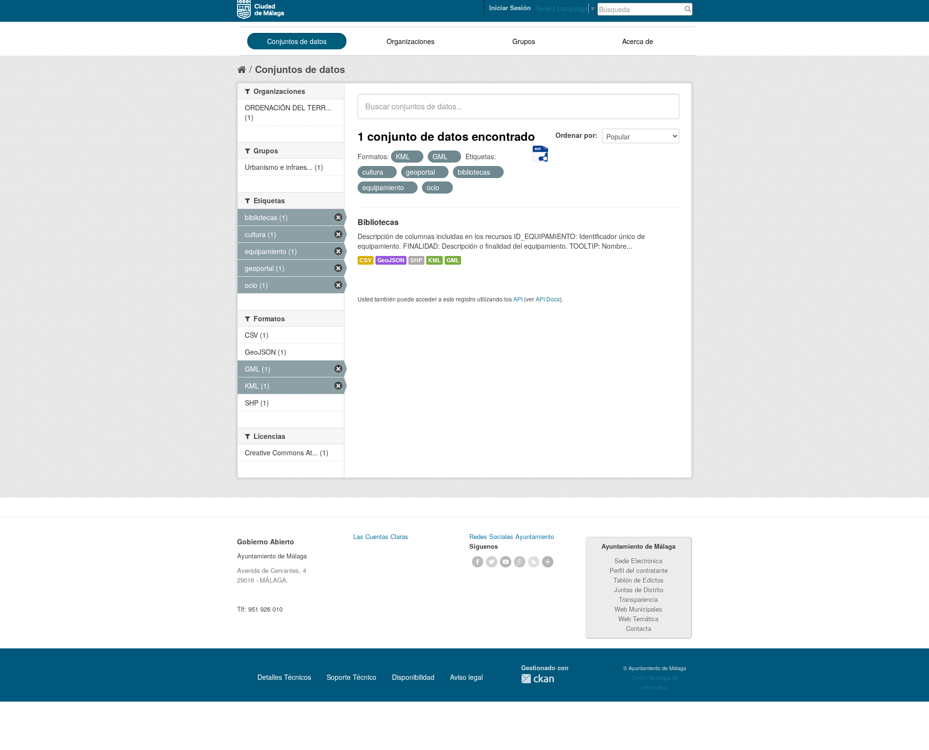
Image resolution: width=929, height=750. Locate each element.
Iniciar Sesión (510, 7)
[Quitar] (415, 157)
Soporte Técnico (351, 677)
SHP (416, 260)
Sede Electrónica (638, 560)
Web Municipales (638, 609)
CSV (366, 260)
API (518, 299)
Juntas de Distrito (638, 589)
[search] (665, 112)
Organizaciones (411, 41)
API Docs (548, 299)
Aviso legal (466, 677)
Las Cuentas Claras (380, 536)
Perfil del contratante (639, 570)
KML (434, 260)
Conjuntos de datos (297, 41)
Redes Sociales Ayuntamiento (511, 536)
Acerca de (637, 41)
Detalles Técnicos (284, 677)
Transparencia (638, 599)
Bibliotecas (378, 221)
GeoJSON (391, 260)
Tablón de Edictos (639, 580)
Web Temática (638, 618)
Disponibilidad (413, 677)
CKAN (537, 679)
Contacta (638, 628)
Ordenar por (575, 135)
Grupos (523, 41)
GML (453, 260)
